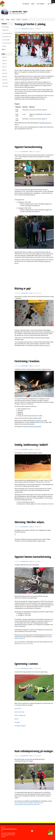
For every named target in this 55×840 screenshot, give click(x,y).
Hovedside (26, 4)
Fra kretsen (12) (6, 36)
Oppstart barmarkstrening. (29, 147)
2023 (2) (4, 60)
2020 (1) (4, 70)
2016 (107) (5, 83)
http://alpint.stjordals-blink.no (17, 13)
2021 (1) (4, 67)
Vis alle (4, 46)
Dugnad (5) (5, 30)
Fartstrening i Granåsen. (27, 361)
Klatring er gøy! (23, 288)
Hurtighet (17, 722)
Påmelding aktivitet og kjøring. (41, 345)
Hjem (33, 4)
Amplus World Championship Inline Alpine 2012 (27, 804)
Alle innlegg (5, 27)
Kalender (24, 19)
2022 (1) (4, 63)
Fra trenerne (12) (6, 43)
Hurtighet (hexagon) (20, 726)
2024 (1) (4, 57)
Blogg (7, 19)
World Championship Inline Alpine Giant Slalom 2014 (29, 803)
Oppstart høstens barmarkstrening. (33, 557)
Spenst (16, 719)
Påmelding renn (39, 420)
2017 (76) (4, 80)
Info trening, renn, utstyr (26, 643)
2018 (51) (4, 76)
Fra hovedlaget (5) (7, 33)
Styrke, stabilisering (20, 715)
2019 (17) (4, 73)
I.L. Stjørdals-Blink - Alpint (25, 28)
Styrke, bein (18, 708)
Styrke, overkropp (19, 712)
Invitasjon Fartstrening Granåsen (32, 426)
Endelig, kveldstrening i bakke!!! (31, 444)
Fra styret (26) (6, 40)
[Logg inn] (53, 1)
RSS (4, 49)
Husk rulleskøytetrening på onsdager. (34, 751)
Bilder (13, 19)
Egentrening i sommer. (27, 664)
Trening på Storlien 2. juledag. (30, 24)
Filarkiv (18, 19)
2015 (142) (5, 86)
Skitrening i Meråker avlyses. (30, 522)
